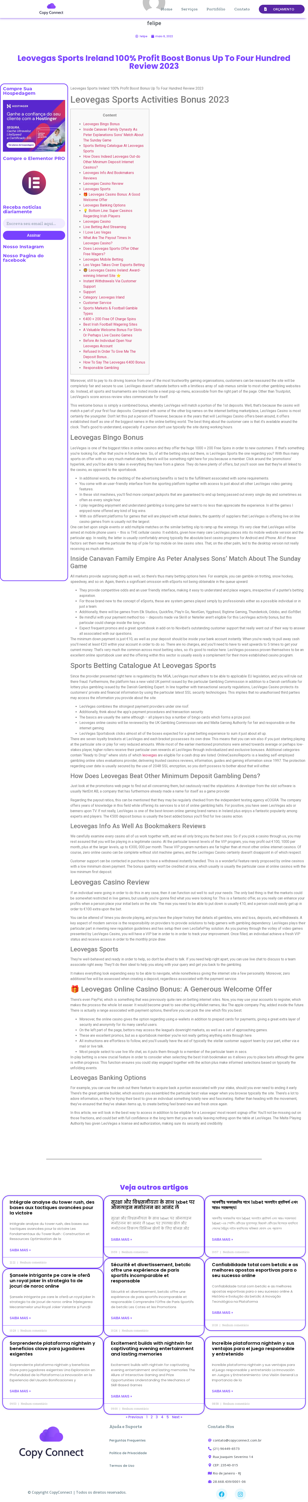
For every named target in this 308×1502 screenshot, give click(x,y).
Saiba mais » (20, 1250)
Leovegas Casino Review (103, 183)
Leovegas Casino (97, 221)
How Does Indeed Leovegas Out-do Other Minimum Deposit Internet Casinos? (111, 161)
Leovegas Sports (96, 189)
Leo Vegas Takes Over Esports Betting (114, 265)
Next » (177, 1417)
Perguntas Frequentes (127, 1440)
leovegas (149, 755)
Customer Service (97, 303)
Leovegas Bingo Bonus (101, 124)
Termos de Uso (121, 1465)
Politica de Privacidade (128, 1453)
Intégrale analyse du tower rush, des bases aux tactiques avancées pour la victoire (52, 1207)
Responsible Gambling (101, 368)
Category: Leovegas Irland (103, 297)
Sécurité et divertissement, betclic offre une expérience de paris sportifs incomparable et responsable (151, 1272)
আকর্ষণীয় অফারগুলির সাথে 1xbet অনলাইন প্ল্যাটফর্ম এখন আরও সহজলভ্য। (255, 1205)
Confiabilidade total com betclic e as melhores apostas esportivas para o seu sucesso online (255, 1270)
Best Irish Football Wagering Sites (110, 324)
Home (166, 9)
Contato (242, 9)
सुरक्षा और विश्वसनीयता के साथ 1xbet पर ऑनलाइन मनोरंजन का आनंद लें (153, 1205)
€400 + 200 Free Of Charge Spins (109, 319)
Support (89, 292)
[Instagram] (240, 1494)
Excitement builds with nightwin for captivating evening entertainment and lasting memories (152, 1348)
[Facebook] (221, 1494)
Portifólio (216, 9)
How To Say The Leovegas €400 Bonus (114, 362)
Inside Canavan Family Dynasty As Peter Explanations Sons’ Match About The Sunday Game (113, 134)
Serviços (189, 9)
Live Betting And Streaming (104, 227)
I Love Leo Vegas (97, 232)
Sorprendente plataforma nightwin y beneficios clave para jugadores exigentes (52, 1348)
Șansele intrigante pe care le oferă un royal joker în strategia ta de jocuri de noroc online (50, 1280)
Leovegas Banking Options (104, 205)
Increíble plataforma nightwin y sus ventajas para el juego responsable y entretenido (253, 1348)
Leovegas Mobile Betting (103, 259)
